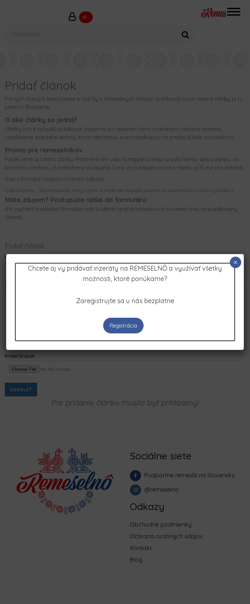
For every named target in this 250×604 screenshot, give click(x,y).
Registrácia (123, 325)
